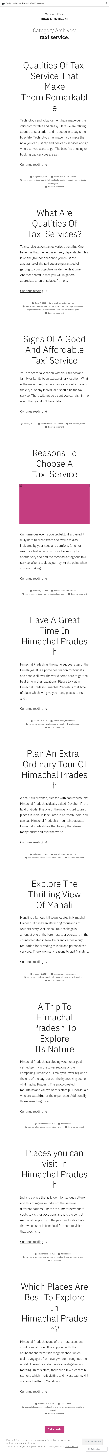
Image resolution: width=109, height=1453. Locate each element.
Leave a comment (56, 187)
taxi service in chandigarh (68, 309)
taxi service (71, 177)
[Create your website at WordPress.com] (54, 3)
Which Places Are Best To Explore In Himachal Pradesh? (54, 1308)
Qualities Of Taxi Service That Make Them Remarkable (54, 86)
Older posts (54, 1429)
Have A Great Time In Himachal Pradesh (54, 635)
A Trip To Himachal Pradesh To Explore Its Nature (54, 1028)
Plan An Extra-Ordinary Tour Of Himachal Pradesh (54, 769)
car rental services (31, 180)
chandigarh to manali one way (58, 977)
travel (82, 423)
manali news (59, 177)
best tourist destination (36, 306)
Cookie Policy (71, 1446)
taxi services (74, 724)
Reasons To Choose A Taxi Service (54, 463)
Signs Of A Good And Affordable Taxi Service (54, 349)
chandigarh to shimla (50, 180)
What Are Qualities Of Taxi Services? (54, 223)
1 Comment (56, 1260)
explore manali (66, 180)
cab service (74, 423)
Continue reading (31, 164)
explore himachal (34, 309)
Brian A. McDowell (54, 19)
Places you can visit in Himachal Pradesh (54, 1168)
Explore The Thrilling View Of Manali (54, 894)
